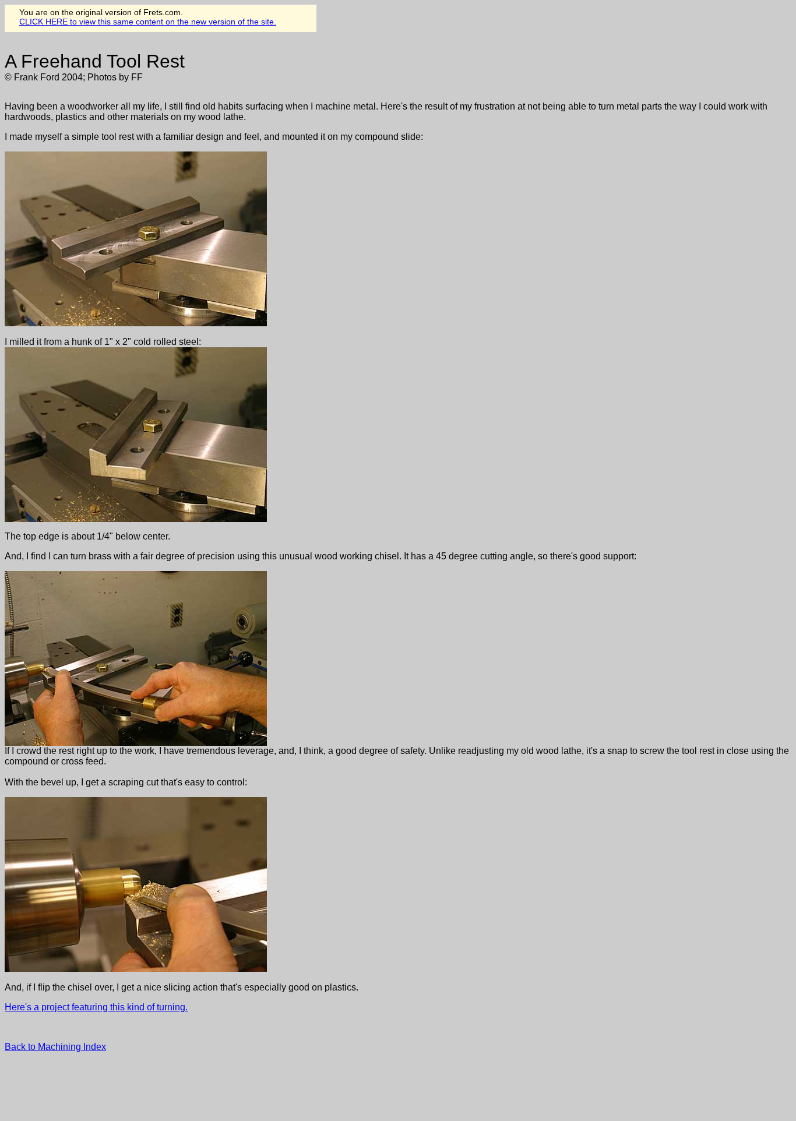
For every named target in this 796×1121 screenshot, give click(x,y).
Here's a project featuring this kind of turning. (96, 1007)
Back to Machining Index (55, 1047)
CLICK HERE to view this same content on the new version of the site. (147, 21)
